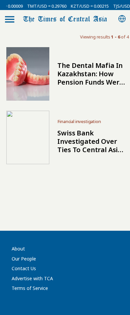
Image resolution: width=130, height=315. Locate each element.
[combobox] (122, 19)
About (18, 248)
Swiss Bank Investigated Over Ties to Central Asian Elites (91, 145)
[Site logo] (65, 18)
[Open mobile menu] (10, 19)
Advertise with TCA (32, 278)
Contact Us (24, 268)
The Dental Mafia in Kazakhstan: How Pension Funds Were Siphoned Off (90, 78)
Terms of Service (30, 288)
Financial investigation (79, 121)
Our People (24, 258)
